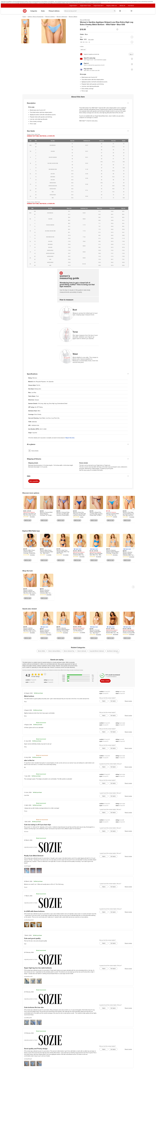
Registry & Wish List (111, 5)
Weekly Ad (60, 3)
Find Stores (98, 3)
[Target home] (25, 11)
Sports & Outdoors (90, 1)
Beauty (78, 1)
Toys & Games (117, 1)
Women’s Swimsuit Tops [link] (69, 651)
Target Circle (93, 3)
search (114, 11)
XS (83, 42)
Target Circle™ (73, 5)
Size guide (91, 39)
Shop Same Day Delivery (77, 3)
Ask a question (34, 481)
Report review (128, 701)
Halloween (22, 1)
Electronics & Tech (125, 1)
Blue (81, 37)
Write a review (105, 681)
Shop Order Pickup (67, 3)
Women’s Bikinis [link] (41, 651)
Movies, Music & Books (140, 1)
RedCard (88, 3)
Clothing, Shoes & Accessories (31, 1)
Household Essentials (70, 1)
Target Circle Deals (54, 3)
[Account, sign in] (123, 11)
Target (24, 16)
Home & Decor (41, 1)
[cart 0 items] (131, 11)
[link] (84, 26)
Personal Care (83, 1)
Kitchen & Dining (48, 1)
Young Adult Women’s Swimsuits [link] (96, 651)
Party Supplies (148, 1)
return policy (87, 470)
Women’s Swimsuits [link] (81, 651)
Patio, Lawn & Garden (56, 1)
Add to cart (83, 49)
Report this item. (70, 438)
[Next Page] (132, 37)
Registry (84, 3)
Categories (33, 11)
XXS (81, 42)
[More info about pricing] (117, 29)
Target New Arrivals (5, 1)
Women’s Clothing (50, 16)
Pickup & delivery (54, 11)
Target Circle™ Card (85, 5)
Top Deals (48, 3)
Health (97, 1)
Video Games (132, 1)
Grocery (63, 1)
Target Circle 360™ (99, 5)
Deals (24, 3)
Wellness (101, 1)
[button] (84, 26)
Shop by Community (12, 3)
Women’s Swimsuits (62, 16)
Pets (95, 1)
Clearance (27, 3)
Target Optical (20, 3)
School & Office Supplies (108, 1)
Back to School (12, 1)
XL (89, 42)
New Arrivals (33, 3)
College (18, 1)
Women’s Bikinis (73, 16)
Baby (76, 1)
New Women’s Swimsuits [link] (112, 651)
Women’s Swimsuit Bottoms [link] (54, 651)
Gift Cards (5, 3)
